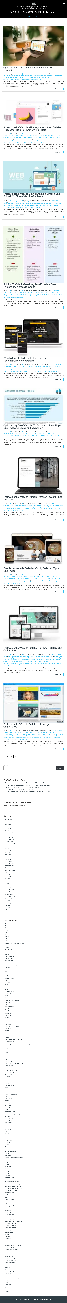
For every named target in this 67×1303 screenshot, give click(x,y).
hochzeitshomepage (11, 1022)
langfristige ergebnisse (26, 75)
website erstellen (39, 581)
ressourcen (54, 368)
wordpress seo (9, 1276)
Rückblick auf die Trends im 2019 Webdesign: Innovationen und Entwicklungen (27, 791)
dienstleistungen (49, 135)
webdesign (8, 1216)
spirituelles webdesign (11, 1177)
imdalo (7, 1037)
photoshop (8, 1129)
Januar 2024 (8, 887)
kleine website (9, 1065)
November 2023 (9, 892)
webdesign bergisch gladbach (14, 1221)
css (6, 969)
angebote (15, 505)
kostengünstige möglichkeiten (29, 578)
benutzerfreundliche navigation (26, 656)
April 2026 (8, 828)
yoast (6, 1282)
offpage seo (8, 1098)
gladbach (8, 1004)
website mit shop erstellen (15, 142)
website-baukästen (8, 510)
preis (6, 1131)
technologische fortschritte (51, 580)
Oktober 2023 (9, 894)
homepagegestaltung (11, 1028)
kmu (6, 1068)
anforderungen (7, 505)
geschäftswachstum (41, 137)
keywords (55, 74)
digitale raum (49, 656)
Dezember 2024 (9, 863)
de (6, 971)
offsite (7, 1100)
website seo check (10, 1260)
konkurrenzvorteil (8, 75)
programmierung (10, 1135)
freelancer (60, 505)
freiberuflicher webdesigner (13, 1000)
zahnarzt (7, 1289)
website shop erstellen (26, 296)
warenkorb (58, 140)
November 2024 (9, 865)
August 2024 (8, 872)
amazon (7, 947)
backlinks (54, 431)
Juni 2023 (8, 903)
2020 (6, 932)
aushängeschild (12, 656)
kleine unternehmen (19, 507)
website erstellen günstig (16, 371)
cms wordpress (56, 364)
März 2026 (8, 830)
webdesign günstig (10, 1225)
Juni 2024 (8, 876)
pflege (39, 294)
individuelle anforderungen (55, 137)
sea (6, 1146)
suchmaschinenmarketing (12, 1184)
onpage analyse (9, 1118)
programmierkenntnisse (23, 580)
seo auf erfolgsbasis (11, 1151)
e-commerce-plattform (41, 292)
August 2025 (8, 846)
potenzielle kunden (26, 139)
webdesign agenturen (23, 508)
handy (7, 1017)
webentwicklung (9, 1232)
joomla (7, 1059)
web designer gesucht (11, 1214)
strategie (16, 296)
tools (17, 370)
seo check (8, 1153)
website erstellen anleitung (12, 1254)
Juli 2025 (7, 848)
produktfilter (34, 659)
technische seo (9, 1192)
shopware (8, 1166)
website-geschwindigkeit (53, 435)
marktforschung (13, 294)
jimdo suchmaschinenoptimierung (15, 1054)
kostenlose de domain (11, 1070)
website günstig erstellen (51, 581)
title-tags (22, 79)
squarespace (7, 370)
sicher (15, 140)
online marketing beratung (12, 1114)
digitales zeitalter (8, 734)
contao (7, 963)
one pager (8, 1103)
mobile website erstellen (12, 1094)
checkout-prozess (14, 135)
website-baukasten (8, 207)
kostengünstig (35, 366)
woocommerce (28, 142)
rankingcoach (9, 1142)
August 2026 (8, 819)
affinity (7, 941)
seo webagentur (9, 1155)
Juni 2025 (8, 850)
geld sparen (17, 366)
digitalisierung (58, 135)
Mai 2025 (7, 852)
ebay (6, 987)
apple (6, 952)
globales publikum (31, 734)
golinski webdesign (10, 1006)
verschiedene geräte (27, 205)
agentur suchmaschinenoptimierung (15, 943)
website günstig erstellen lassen (52, 508)
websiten (7, 1265)
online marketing (10, 1111)
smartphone (8, 1171)
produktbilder (45, 294)
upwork (5, 581)
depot (7, 974)
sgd (6, 1160)
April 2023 (8, 907)
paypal (34, 294)
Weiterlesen (58, 89)
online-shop (17, 139)
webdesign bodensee (11, 1223)
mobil (7, 1087)
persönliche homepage (11, 1127)
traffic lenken (37, 140)
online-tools (51, 578)
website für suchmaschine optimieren (35, 435)
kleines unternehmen (15, 578)
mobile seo (8, 1092)
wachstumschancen (17, 737)
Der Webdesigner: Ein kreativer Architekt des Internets (20, 789)
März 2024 (8, 883)
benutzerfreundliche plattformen (24, 732)
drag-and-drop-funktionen (45, 202)
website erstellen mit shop (41, 737)
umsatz (44, 140)
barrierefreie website (11, 956)
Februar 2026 (9, 833)
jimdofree (8, 1057)
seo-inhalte (58, 294)
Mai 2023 (7, 905)
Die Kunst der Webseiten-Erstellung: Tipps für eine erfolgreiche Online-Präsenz (27, 783)
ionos (6, 1048)
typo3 (7, 1201)
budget (20, 505)
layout (58, 292)
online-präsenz (40, 203)
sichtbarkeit (50, 77)
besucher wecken (40, 656)
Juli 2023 (7, 900)
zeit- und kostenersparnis (32, 207)
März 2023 (8, 909)
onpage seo (8, 1120)
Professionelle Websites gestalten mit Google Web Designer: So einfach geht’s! (27, 785)
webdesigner (33, 508)
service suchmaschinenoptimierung (15, 1157)
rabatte (58, 507)
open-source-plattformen (30, 368)
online (7, 1109)
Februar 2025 (9, 859)
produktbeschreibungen (15, 736)
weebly (48, 371)
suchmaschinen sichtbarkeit (25, 140)
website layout (9, 1256)
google (7, 1009)
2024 (34, 16)
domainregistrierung (34, 576)
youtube (7, 1287)
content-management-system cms (30, 135)
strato (6, 1179)
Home (29, 16)
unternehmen (50, 140)
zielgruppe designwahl (21, 739)
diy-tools (43, 505)
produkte (35, 139)
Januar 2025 (8, 861)
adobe (7, 936)
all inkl (7, 945)
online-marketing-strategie (10, 77)
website (5, 142)
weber (7, 1234)
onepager (8, 1107)
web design (8, 1210)
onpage (7, 1116)
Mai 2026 (7, 826)
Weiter (16, 756)
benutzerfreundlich (57, 133)
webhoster (8, 1238)
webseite (27, 79)
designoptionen (23, 576)
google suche (9, 1013)
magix (7, 1083)
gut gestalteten (15, 658)
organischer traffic (32, 77)
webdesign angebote (11, 1219)
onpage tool (8, 1122)
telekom (7, 1195)
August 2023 (8, 898)
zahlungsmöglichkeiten (10, 297)
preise (7, 1133)
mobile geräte (25, 203)
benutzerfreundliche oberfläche (28, 202)
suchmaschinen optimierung (13, 1181)
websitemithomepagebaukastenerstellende (35, 74)
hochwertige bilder (25, 658)
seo (46, 77)
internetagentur (9, 1041)
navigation (33, 203)
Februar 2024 (9, 885)
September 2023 (10, 896)
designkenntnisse (8, 366)
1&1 (6, 925)
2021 (6, 934)
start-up (41, 580)
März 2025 (8, 857)
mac (6, 1079)
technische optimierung (12, 1190)
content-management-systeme (32, 505)
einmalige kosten (10, 991)
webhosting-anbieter (28, 581)
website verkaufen (10, 1262)
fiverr (41, 576)
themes (13, 370)
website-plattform (20, 207)
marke (11, 368)
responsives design (8, 205)
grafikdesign (8, 1015)
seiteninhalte (40, 77)
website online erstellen (53, 205)
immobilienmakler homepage (13, 1039)
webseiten (8, 1243)
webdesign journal (10, 1227)
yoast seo (8, 1284)
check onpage (9, 960)
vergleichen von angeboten (35, 370)
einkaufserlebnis (23, 137)
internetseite (8, 1046)
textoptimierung (9, 1199)
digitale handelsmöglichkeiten (51, 732)
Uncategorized (9, 1206)
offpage (7, 1096)
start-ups (13, 508)
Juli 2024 (7, 874)
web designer (9, 1212)
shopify (11, 140)
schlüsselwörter (40, 433)
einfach (7, 989)
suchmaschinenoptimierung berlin (15, 1188)
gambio (7, 1002)
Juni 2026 (8, 824)
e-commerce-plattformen (10, 137)
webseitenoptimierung (11, 1249)
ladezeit (20, 433)
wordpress (56, 371)
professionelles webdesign (53, 203)
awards (7, 954)
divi (6, 980)
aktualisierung (56, 290)
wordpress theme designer (13, 1278)
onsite (7, 1125)
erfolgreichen (58, 656)
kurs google (8, 1074)
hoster (7, 1030)
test (6, 1197)
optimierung (22, 77)
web (6, 1208)
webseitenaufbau (10, 1247)
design (42, 135)
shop (6, 1162)
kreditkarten (52, 292)
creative (7, 967)
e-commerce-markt (29, 292)
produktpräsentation (33, 736)
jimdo (6, 1052)
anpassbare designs (57, 730)
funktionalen (6, 658)
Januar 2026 (8, 835)
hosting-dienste (25, 366)
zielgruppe (20, 297)
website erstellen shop (27, 665)
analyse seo (8, 949)
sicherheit (11, 296)
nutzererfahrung (58, 75)
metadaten (50, 75)
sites (6, 1168)
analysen (5, 292)
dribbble (7, 982)
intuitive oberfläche (15, 203)
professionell (42, 139)
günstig (52, 576)
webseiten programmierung (13, 1245)
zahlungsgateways (38, 142)
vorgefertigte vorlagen (39, 205)
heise (6, 1019)
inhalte (12, 507)
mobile (7, 1090)
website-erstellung (40, 371)
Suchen (5, 765)
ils (5, 1035)
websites (7, 1267)
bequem (5, 135)
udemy (7, 1203)
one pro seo (8, 1105)
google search (9, 1011)
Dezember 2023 (9, 889)
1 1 (6, 923)
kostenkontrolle (43, 366)
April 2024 (8, 881)
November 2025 (9, 839)
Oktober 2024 (9, 868)
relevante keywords (18, 661)
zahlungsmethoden (8, 739)
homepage (8, 1024)
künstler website (9, 1072)
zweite (7, 1291)
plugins (40, 368)
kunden (5, 139)
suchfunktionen (44, 661)
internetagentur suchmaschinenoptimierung (17, 1044)
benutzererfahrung (8, 732)
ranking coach (9, 1140)
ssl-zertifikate (55, 736)
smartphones (9, 1173)
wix (52, 371)
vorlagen (10, 581)
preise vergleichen (40, 507)
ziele (25, 510)
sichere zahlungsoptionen (32, 661)
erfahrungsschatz (52, 505)
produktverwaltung (45, 736)
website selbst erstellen (12, 1258)
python (7, 1138)
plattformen (58, 578)
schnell (7, 1144)
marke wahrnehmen (42, 734)
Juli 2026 (7, 822)
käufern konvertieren (37, 658)
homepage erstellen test (12, 1026)
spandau (7, 1175)
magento (10, 139)
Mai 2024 (7, 879)
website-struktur (8, 437)
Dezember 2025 (9, 837)
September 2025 (10, 844)
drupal (7, 984)
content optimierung (11, 965)
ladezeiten (17, 75)
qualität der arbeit (50, 507)
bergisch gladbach (10, 958)
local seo (7, 1076)
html (6, 1033)
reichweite (50, 139)
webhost (7, 1236)
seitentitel (48, 433)
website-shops (37, 296)
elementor (8, 993)
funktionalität (31, 137)
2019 (6, 930)
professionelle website (9, 580)
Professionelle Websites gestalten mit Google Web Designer (22, 787)
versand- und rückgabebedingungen (43, 663)
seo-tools (18, 205)
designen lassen (9, 978)
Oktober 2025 (9, 841)
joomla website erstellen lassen (14, 1063)
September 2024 (10, 870)
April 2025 (8, 854)
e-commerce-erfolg (19, 734)
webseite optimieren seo (38, 79)
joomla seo (8, 1061)
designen (7, 976)
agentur (54, 503)
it (5, 1050)
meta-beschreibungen (40, 75)
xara (6, 1280)
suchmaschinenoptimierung (11, 79)
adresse (7, 938)
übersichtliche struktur (26, 663)
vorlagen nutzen (48, 370)
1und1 (6, 928)
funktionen (6, 507)
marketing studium (10, 1085)
